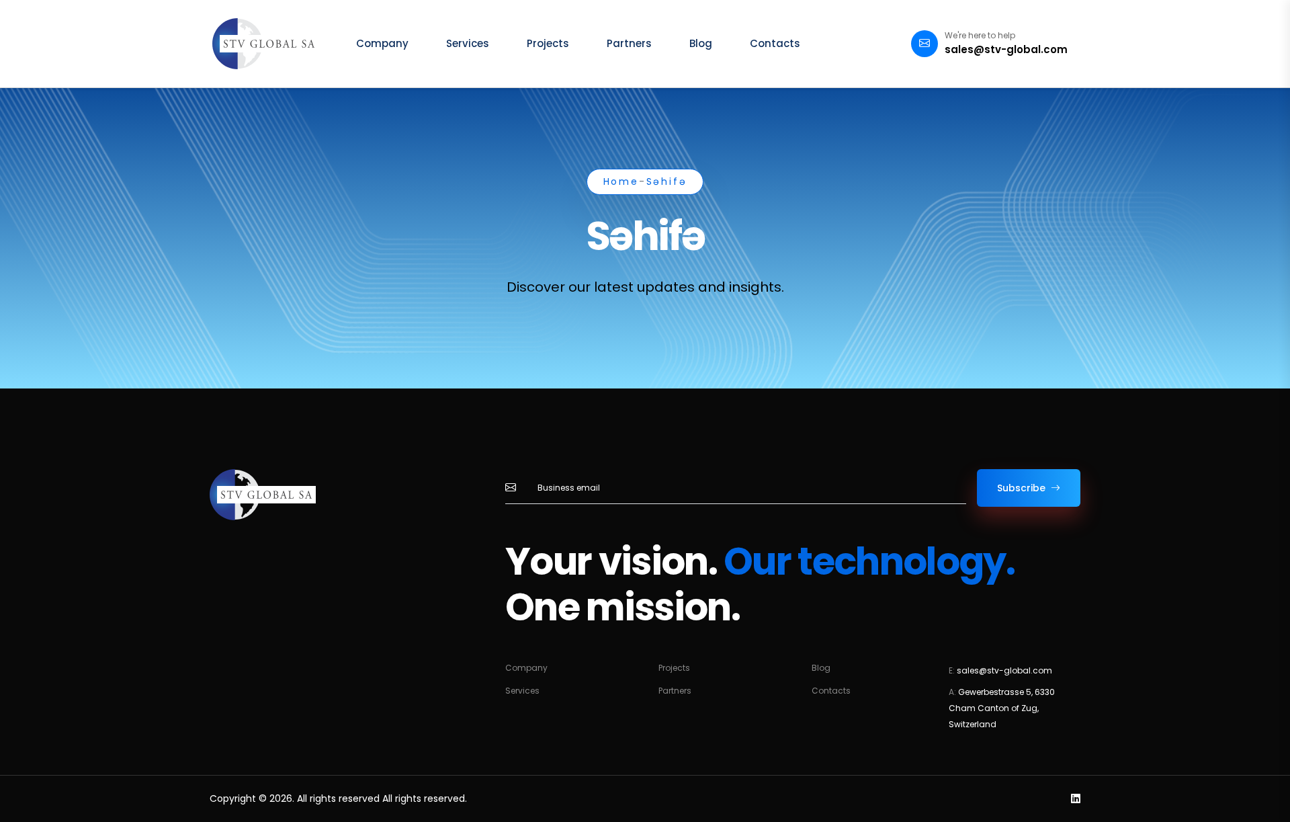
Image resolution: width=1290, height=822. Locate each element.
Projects (548, 43)
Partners (629, 43)
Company (382, 43)
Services (467, 43)
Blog (700, 43)
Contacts (775, 43)
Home (621, 181)
